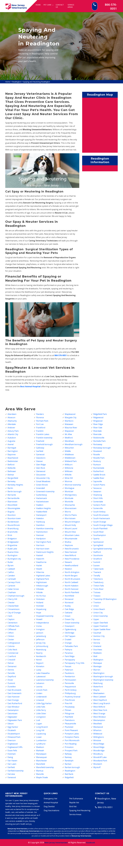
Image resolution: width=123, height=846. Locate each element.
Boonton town (14, 518)
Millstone (69, 468)
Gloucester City (43, 478)
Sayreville (97, 481)
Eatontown (12, 713)
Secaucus (97, 488)
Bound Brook (14, 525)
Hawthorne (41, 562)
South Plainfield (100, 528)
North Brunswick (72, 579)
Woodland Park (100, 760)
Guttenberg (41, 495)
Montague (69, 488)
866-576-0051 (111, 6)
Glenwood (40, 471)
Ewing (10, 757)
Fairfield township (16, 770)
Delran (11, 663)
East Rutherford (15, 703)
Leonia (39, 686)
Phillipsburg (70, 693)
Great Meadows (43, 481)
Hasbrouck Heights (45, 552)
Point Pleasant (71, 730)
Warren (96, 669)
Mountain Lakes (72, 535)
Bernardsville (13, 498)
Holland (39, 602)
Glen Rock (40, 468)
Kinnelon (40, 666)
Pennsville (69, 683)
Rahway (68, 754)
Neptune (69, 545)
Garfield (39, 451)
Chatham (12, 592)
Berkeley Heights (15, 484)
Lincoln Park (41, 690)
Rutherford (98, 471)
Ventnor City (99, 636)
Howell (39, 619)
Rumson (97, 464)
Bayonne (12, 454)
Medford (69, 437)
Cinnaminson (13, 609)
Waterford (98, 686)
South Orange (99, 521)
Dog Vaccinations (51, 810)
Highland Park (42, 579)
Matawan (69, 424)
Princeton (69, 747)
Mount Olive (70, 532)
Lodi (38, 720)
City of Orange (14, 612)
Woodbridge (99, 750)
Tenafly (96, 575)
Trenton (97, 602)
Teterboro (98, 579)
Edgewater (12, 717)
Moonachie (70, 505)
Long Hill (40, 730)
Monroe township (73, 484)
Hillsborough (42, 585)
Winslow (97, 740)
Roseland (97, 451)
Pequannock (70, 686)
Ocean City (69, 619)
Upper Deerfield (100, 622)
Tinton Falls (98, 585)
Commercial (13, 653)
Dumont (11, 683)
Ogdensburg (70, 629)
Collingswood (14, 643)
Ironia (39, 626)
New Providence (72, 558)
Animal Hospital (51, 802)
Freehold (40, 441)
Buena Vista (13, 552)
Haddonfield (41, 511)
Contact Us (60, 6)
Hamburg (40, 521)
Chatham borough (16, 595)
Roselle (96, 454)
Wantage (97, 666)
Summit (96, 562)
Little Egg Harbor (44, 703)
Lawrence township (45, 680)
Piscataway (70, 706)
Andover (11, 427)
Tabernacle (98, 569)
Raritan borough (72, 767)
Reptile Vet (74, 802)
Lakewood (40, 676)
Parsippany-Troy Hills (74, 663)
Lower (39, 737)
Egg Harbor (13, 727)
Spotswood (98, 542)
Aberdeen (12, 414)
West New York (100, 710)
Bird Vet (73, 806)
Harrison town (42, 548)
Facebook (90, 842)
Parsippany (70, 659)
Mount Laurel (71, 528)
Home (38, 5)
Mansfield (40, 764)
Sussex (96, 565)
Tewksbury (98, 582)
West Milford (99, 706)
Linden (39, 693)
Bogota (11, 511)
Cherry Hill (12, 599)
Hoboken (40, 599)
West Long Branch (101, 703)
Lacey (38, 669)
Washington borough (103, 676)
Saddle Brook (99, 474)
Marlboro (69, 421)
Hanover (40, 535)
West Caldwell (99, 696)
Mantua (39, 770)
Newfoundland (71, 565)
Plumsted (69, 727)
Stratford (97, 558)
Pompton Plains (72, 737)
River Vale (97, 427)
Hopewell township (44, 616)
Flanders (40, 414)
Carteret (11, 585)
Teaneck (97, 572)
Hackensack (41, 498)
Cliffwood (12, 629)
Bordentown (13, 521)
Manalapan (41, 754)
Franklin (39, 431)
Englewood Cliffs (15, 747)
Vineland (97, 646)
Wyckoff (97, 767)
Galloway (40, 447)
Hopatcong (41, 609)
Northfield (69, 595)
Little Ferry (41, 710)
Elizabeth (12, 730)
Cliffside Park (13, 626)
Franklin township (44, 437)
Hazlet (39, 565)
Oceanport (69, 626)
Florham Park (42, 421)
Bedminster (13, 461)
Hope (38, 612)
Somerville (98, 508)
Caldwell (11, 569)
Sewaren (97, 491)
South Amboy (99, 511)
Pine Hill (68, 703)
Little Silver (41, 713)
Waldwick (97, 653)
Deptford (12, 676)
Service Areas (71, 6)
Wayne (96, 690)
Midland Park (71, 461)
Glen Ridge (41, 464)
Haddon (39, 505)
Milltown (69, 471)
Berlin (10, 488)
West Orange (99, 713)
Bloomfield (12, 505)
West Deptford (100, 700)
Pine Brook (70, 700)
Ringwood (97, 421)
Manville (40, 774)
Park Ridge (69, 656)
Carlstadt (12, 579)
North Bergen (71, 575)
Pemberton (70, 676)
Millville (68, 474)
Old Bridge (69, 632)
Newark (68, 562)
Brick (10, 535)
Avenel (11, 444)
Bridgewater (13, 542)
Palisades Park (71, 646)
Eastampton (13, 710)
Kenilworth (41, 656)
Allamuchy (12, 421)
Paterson (69, 669)
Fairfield (11, 767)
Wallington (98, 659)
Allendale (12, 424)
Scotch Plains (99, 484)
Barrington (13, 451)
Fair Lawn (12, 764)
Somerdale (98, 501)
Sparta (96, 538)
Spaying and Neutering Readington (36, 82)
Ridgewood (98, 417)
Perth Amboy (71, 690)
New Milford (70, 555)
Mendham (69, 441)
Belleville (11, 468)
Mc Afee (68, 434)
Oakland (68, 612)
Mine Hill (69, 478)
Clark (10, 616)
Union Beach (99, 609)
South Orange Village (103, 525)
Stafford (97, 552)
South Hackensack (101, 518)
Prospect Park (71, 750)
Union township (100, 616)
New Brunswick (72, 548)
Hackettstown (42, 501)
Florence (40, 417)
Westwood (98, 727)
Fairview (11, 774)
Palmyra (68, 649)
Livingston (41, 717)
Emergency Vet (50, 798)
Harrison (40, 545)
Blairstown (12, 501)
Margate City (70, 417)
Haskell (39, 555)
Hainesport (41, 515)
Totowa (96, 592)
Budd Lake (12, 548)
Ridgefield (69, 777)
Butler (10, 562)
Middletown (70, 458)
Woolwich (97, 764)
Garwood (40, 454)
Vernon (96, 639)
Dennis (11, 669)
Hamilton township (44, 528)
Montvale (69, 498)
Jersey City (41, 643)
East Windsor (13, 706)
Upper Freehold (100, 626)
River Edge (98, 424)
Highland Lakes (43, 575)
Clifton (11, 632)
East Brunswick (14, 690)
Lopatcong (41, 733)
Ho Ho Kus (41, 595)
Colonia (11, 646)
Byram (10, 565)
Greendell (40, 488)
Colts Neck (12, 649)
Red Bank (69, 774)
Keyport (39, 663)
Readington (16, 82)
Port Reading (71, 743)
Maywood (69, 431)
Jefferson (40, 639)
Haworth (40, 558)
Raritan (68, 764)
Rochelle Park (99, 441)
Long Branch (42, 727)
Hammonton (42, 532)
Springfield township (102, 548)
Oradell (68, 639)
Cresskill (11, 659)
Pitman (68, 710)
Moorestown (70, 508)
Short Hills (98, 498)
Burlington (12, 555)
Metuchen (69, 447)
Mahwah (40, 750)
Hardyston (41, 538)
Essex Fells (12, 750)
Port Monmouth (72, 740)
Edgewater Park (15, 720)
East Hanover (14, 696)
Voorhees (97, 649)
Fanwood (12, 777)
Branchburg (13, 528)
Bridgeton (12, 538)
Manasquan (41, 757)
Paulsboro (69, 673)
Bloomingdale (14, 508)
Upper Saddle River (102, 629)
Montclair (69, 491)
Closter (11, 639)
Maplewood (70, 414)
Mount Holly (70, 525)
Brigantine (12, 545)
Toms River (98, 589)
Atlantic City (13, 434)
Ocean (67, 616)
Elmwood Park (14, 737)
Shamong (97, 495)
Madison (40, 747)
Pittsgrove (69, 713)
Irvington (40, 629)
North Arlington (72, 572)
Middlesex (69, 454)
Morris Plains (71, 515)
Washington (98, 673)
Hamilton (40, 525)
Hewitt (39, 569)
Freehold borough (44, 444)
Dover (10, 680)
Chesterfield (13, 606)
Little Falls (40, 706)
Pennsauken (70, 680)
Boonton (12, 515)
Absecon (11, 417)
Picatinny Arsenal (72, 696)
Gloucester (41, 474)
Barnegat (12, 447)
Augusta (11, 441)
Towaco (96, 595)
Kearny (39, 653)
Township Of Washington (105, 599)
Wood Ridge (98, 743)
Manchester (41, 760)
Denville (11, 673)
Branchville (13, 532)
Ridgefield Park (100, 414)
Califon (11, 572)
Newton (68, 569)
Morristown (70, 518)
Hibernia (40, 572)
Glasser (39, 461)
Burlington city (14, 558)
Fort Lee (40, 424)
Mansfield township (45, 767)
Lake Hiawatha (42, 673)
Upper (96, 619)
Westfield (97, 723)
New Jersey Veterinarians (56, 842)
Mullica (68, 542)
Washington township (103, 680)
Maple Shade (42, 777)
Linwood (40, 700)
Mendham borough (73, 444)
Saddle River (98, 478)
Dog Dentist (49, 806)
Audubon (12, 437)
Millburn (68, 464)
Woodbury (98, 754)
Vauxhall (97, 632)
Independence (42, 622)
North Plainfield (72, 592)
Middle (68, 451)
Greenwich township (45, 491)
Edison (11, 723)
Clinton (11, 636)
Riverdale (97, 431)
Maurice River (71, 427)
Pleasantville (70, 723)
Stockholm (98, 555)
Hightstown (41, 582)
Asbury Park (13, 431)
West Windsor (99, 717)
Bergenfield (13, 478)
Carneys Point (14, 582)
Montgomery (71, 495)
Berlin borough (15, 491)
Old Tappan (70, 636)
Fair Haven (12, 760)
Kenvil (39, 659)
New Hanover (71, 552)
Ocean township (72, 622)
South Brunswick (101, 515)
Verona (96, 643)
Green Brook (42, 484)
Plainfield (69, 717)
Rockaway (97, 444)
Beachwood (13, 458)
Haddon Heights (43, 508)
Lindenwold (41, 696)
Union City (98, 612)
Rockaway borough (102, 447)
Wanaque (97, 663)
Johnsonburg (42, 646)
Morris (68, 511)
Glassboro (40, 458)
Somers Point (99, 505)
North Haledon (71, 585)
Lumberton (41, 740)
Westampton (99, 720)
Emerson (12, 740)
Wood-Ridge (98, 747)
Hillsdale (40, 589)
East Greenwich (14, 693)
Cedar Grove (13, 589)
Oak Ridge (69, 609)
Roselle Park (99, 458)
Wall (95, 656)
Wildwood (97, 733)
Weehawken (98, 693)
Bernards (12, 495)
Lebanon (40, 683)
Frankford (40, 427)
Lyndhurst (40, 743)
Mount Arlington (72, 521)
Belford (11, 464)
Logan (39, 723)
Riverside (97, 434)
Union (96, 606)
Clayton (11, 619)
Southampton (99, 535)
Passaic (68, 666)
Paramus (69, 653)
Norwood (69, 599)
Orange (68, 643)
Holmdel (40, 606)
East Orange (13, 700)
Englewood (13, 743)
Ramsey (68, 757)
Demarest (12, 666)
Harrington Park (43, 542)
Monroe (68, 481)
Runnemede (98, 468)
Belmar (11, 474)
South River (98, 532)
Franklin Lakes (42, 434)
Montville (69, 501)
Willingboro (98, 737)
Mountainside (71, 538)
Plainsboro (70, 720)
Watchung (98, 683)
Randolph (69, 760)
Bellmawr (12, 471)
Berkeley (11, 481)
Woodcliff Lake (100, 757)
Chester (11, 602)
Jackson (39, 632)
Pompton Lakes (72, 733)
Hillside (39, 592)
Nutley (68, 606)
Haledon (40, 518)
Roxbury (97, 461)
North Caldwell (71, 582)
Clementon (12, 622)
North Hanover (72, 589)
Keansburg (41, 649)
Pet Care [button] (47, 5)
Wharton (97, 730)
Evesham (12, 754)
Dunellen (12, 686)
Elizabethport (14, 733)
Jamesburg (41, 636)
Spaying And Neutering (79, 810)
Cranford (12, 656)
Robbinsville (98, 437)
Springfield (98, 545)
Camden (11, 575)
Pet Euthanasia (76, 798)
